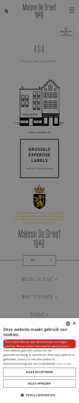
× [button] (74, 323)
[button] (39, 395)
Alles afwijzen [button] (39, 383)
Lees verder (64, 364)
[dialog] (39, 360)
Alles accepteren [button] (39, 372)
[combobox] (68, 323)
